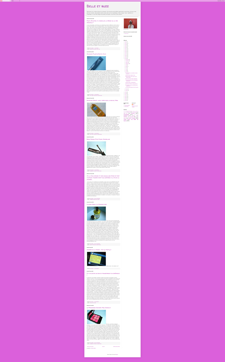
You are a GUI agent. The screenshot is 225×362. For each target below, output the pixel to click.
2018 (126, 52)
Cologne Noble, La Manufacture (97, 204)
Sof (133, 104)
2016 (126, 55)
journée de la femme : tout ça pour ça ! (99, 250)
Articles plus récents (90, 346)
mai (126, 69)
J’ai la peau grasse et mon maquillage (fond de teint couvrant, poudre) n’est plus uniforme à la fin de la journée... (103, 177)
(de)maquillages (127, 105)
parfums (91, 244)
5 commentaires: (96, 301)
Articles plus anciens (116, 346)
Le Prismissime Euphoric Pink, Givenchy (99, 308)
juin (126, 67)
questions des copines (96, 199)
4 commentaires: (96, 268)
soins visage (91, 95)
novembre (127, 60)
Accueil (103, 346)
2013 (126, 92)
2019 (126, 51)
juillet (126, 66)
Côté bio (125, 113)
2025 (126, 43)
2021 (126, 48)
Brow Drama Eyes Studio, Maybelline (99, 139)
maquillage (91, 199)
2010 (126, 96)
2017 (126, 54)
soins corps (91, 134)
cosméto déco (134, 112)
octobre (127, 62)
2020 (126, 50)
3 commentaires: (96, 94)
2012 (126, 93)
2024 (126, 44)
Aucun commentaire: (97, 198)
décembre (127, 59)
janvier (127, 90)
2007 (126, 100)
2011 (126, 94)
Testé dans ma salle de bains (98, 95)
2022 (126, 47)
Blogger (116, 354)
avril (126, 70)
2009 (126, 97)
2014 (126, 58)
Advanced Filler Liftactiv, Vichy (96, 54)
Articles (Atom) (93, 348)
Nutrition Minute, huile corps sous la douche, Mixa (102, 100)
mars (126, 71)
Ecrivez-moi (126, 33)
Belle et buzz (98, 6)
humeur (91, 302)
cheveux (128, 112)
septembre (127, 63)
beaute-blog (126, 106)
